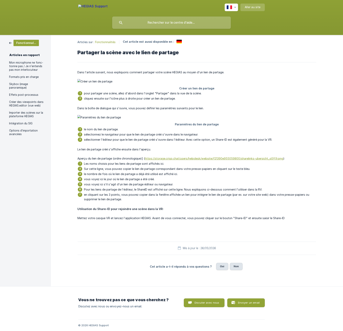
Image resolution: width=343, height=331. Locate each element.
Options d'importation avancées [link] (23, 132)
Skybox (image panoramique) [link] (18, 85)
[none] (93, 7)
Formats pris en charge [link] (24, 76)
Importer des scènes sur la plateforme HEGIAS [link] (26, 114)
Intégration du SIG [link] (21, 123)
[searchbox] (171, 22)
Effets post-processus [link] (23, 94)
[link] (24, 43)
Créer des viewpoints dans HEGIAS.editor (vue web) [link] (26, 103)
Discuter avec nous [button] (207, 302)
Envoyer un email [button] (249, 302)
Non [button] (236, 266)
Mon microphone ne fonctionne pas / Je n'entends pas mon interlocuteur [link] (26, 66)
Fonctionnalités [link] (105, 42)
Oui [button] (222, 266)
